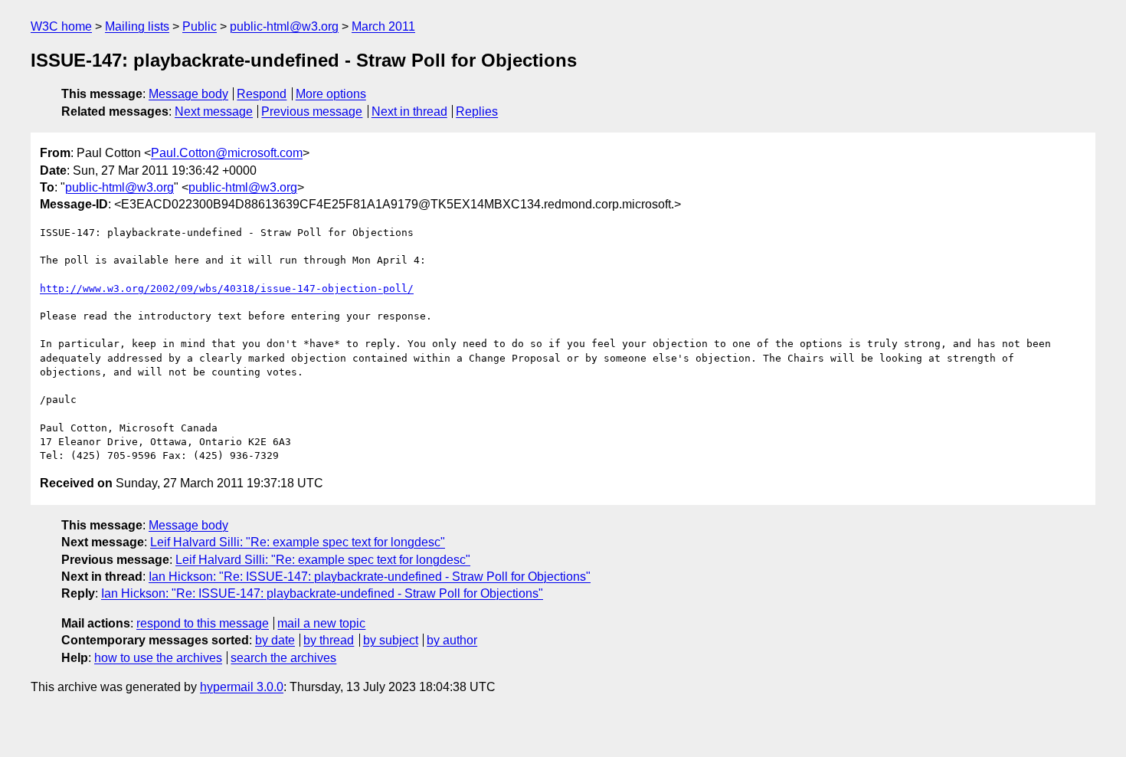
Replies (477, 111)
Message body (188, 93)
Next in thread (409, 111)
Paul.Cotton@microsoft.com (227, 152)
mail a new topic (321, 623)
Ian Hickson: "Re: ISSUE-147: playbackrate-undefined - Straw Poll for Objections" (370, 576)
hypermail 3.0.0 (241, 686)
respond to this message (202, 623)
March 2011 (383, 26)
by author (452, 640)
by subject (390, 640)
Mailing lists (137, 26)
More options (331, 93)
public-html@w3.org (284, 26)
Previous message (311, 111)
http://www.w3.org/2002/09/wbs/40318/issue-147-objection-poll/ (227, 288)
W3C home (61, 26)
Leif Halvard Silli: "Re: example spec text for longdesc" (297, 542)
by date (275, 640)
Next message (214, 111)
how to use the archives (158, 657)
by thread (328, 640)
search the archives (283, 657)
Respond (261, 93)
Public (199, 26)
